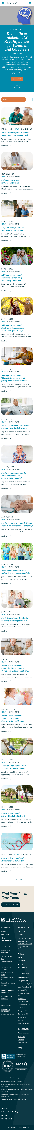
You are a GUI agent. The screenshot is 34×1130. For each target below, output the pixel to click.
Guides (20, 935)
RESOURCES (23, 927)
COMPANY (6, 927)
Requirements (23, 1033)
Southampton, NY (24, 1005)
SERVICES (5, 946)
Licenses (4, 1115)
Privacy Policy (6, 1118)
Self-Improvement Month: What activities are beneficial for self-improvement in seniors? (14, 378)
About (3, 931)
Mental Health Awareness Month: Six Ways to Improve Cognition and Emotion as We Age (15, 668)
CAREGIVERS (23, 1029)
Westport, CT (22, 1011)
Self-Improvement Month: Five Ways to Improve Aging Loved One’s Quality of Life (12, 328)
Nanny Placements (7, 1015)
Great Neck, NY (23, 1002)
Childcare (21, 1040)
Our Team (5, 935)
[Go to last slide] (14, 86)
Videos (20, 964)
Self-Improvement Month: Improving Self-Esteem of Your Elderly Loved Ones (12, 278)
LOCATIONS (23, 973)
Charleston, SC (23, 1014)
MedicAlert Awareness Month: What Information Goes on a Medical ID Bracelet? (13, 476)
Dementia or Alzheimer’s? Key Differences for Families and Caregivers (17, 41)
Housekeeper (22, 1043)
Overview (21, 931)
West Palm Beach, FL (24, 1023)
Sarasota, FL (22, 1017)
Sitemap (4, 1108)
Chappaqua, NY (23, 981)
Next (21, 879)
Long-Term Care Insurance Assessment (6, 998)
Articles (21, 954)
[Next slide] (19, 86)
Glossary (21, 961)
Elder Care (21, 1036)
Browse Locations (11, 905)
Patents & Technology (9, 1112)
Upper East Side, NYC (25, 984)
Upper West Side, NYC (25, 987)
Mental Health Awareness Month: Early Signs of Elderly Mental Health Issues (12, 718)
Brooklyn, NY (22, 998)
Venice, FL (21, 1020)
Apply (20, 1048)
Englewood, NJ (22, 1008)
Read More (17, 79)
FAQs (20, 957)
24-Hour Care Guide (24, 938)
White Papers (23, 967)
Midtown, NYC (22, 990)
